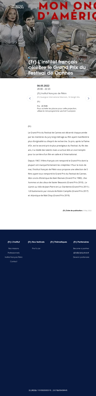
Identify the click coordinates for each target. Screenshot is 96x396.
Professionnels (14, 253)
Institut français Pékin (13, 257)
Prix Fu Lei (36, 248)
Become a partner (81, 248)
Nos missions (13, 248)
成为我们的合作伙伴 (81, 253)
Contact (13, 261)
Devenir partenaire (81, 257)
